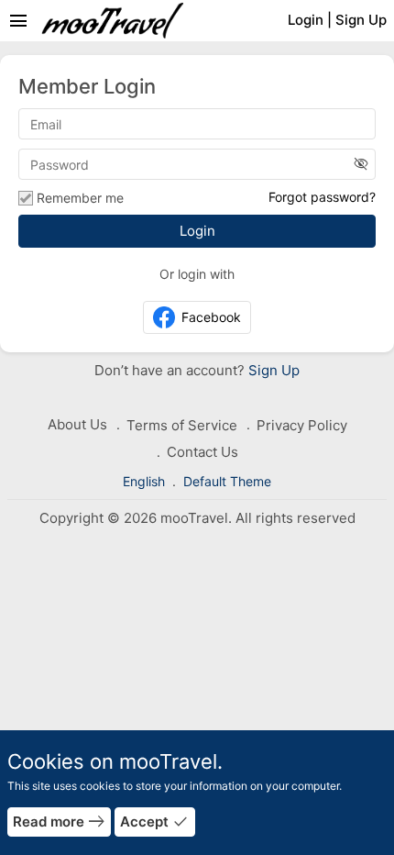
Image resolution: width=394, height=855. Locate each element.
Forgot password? (322, 197)
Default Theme (227, 481)
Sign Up (272, 370)
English (146, 481)
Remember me (80, 198)
